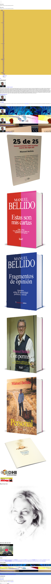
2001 (3, 39)
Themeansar (12, 581)
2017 (3, 16)
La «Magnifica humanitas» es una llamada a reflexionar (7, 125)
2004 (3, 37)
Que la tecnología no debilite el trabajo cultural (6, 565)
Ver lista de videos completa (3, 556)
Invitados (2, 72)
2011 (3, 20)
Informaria (44, 559)
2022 (3, 13)
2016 (3, 17)
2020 (3, 14)
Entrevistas (2, 59)
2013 (3, 19)
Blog (2, 10)
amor (13, 559)
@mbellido (7, 114)
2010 (3, 21)
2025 (3, 11)
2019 (3, 15)
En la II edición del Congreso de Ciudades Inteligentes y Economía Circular (9, 116)
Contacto (4, 74)
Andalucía (16, 559)
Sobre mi (4, 73)
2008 (3, 34)
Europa (36, 559)
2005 (3, 36)
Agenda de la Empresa (4, 559)
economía (25, 559)
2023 (3, 12)
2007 (3, 35)
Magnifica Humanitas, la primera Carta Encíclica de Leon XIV (8, 574)
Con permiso (3, 43)
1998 (3, 41)
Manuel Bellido (2, 4)
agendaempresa (10, 559)
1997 (3, 42)
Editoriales (2, 22)
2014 (3, 18)
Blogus (9, 581)
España (33, 559)
